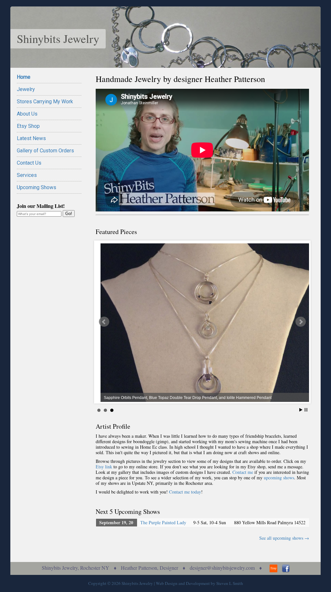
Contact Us (29, 163)
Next (300, 322)
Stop (305, 410)
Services (27, 175)
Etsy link (104, 467)
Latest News (31, 138)
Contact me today (185, 492)
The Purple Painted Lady (163, 522)
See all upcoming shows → (284, 538)
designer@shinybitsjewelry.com (222, 567)
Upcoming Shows (36, 187)
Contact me (242, 472)
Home (23, 77)
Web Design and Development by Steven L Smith (199, 583)
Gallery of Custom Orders (45, 151)
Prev (104, 322)
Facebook (286, 568)
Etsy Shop (28, 126)
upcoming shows (279, 478)
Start (301, 410)
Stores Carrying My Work (45, 101)
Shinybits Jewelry (58, 38)
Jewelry (26, 89)
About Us (27, 114)
